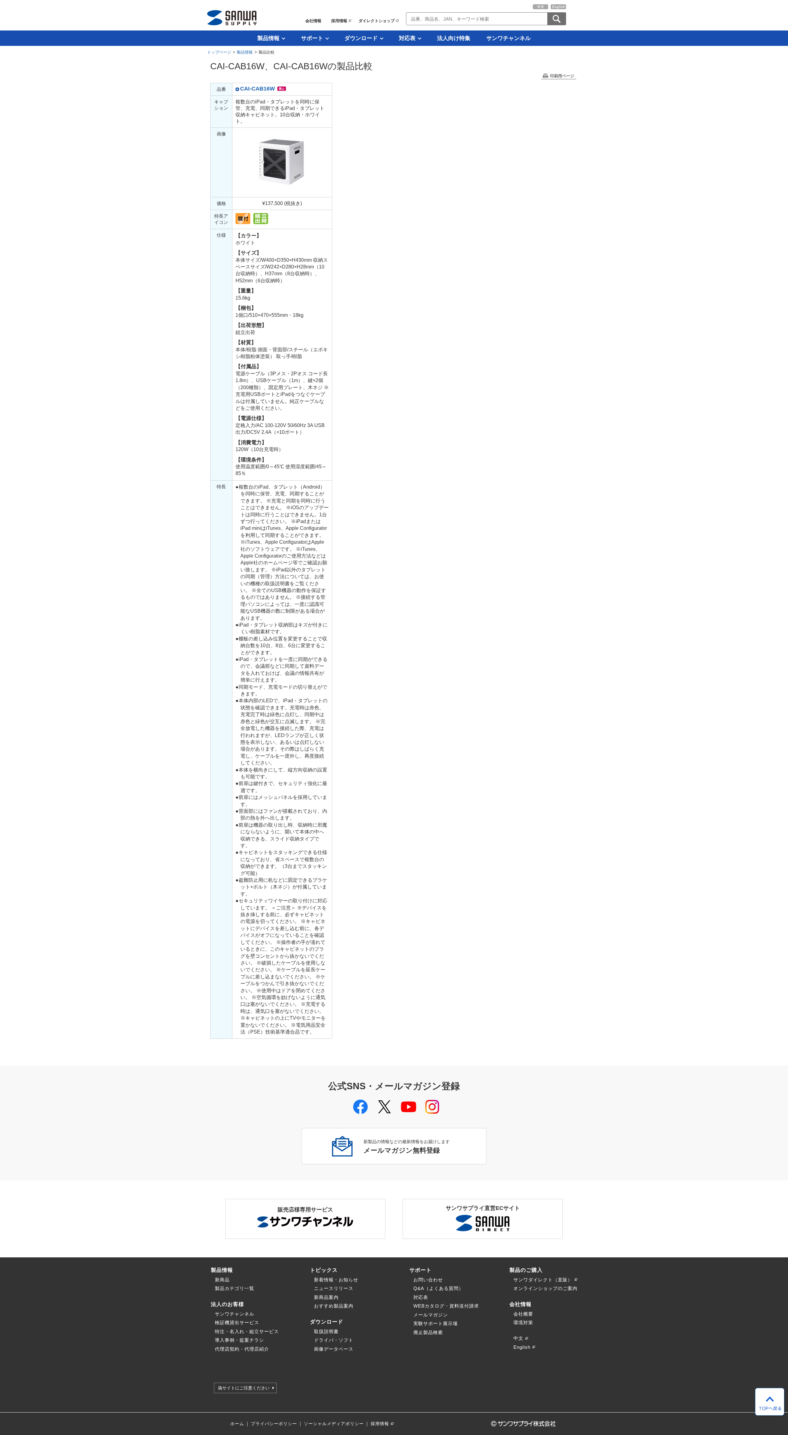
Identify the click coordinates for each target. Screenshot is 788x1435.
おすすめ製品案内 (333, 1305)
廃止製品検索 (428, 1332)
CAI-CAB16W (257, 89)
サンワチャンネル (508, 38)
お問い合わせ (428, 1279)
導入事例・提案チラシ (239, 1340)
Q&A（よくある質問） (438, 1288)
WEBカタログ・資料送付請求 (446, 1305)
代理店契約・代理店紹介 (242, 1349)
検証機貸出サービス (237, 1322)
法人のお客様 (227, 1304)
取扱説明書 (326, 1331)
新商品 (222, 1279)
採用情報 (339, 20)
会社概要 (523, 1313)
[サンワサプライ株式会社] (231, 17)
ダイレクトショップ (377, 20)
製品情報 (268, 38)
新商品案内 (326, 1297)
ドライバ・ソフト (333, 1340)
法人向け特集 (453, 38)
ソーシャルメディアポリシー (334, 1423)
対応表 (407, 38)
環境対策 (523, 1322)
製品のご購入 (526, 1270)
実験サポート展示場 (435, 1323)
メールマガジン (430, 1314)
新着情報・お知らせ (336, 1279)
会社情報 (313, 20)
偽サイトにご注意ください (244, 1387)
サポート (312, 38)
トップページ (219, 52)
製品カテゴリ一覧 (234, 1288)
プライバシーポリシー (274, 1423)
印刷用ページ (562, 76)
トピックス (324, 1270)
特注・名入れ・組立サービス (247, 1331)
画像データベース (333, 1349)
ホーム (237, 1423)
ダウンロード (361, 38)
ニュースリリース (333, 1288)
